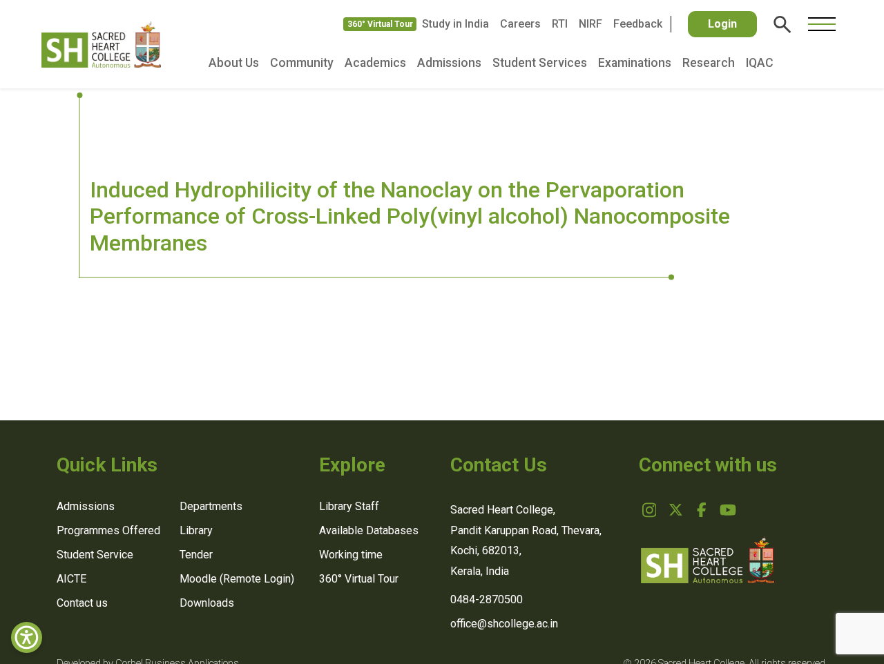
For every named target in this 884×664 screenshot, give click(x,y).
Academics (375, 63)
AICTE (71, 578)
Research (708, 63)
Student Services (539, 63)
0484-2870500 (486, 599)
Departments (211, 506)
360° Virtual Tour (380, 24)
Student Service (95, 554)
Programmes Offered (108, 530)
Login (722, 23)
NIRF (590, 23)
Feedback (637, 23)
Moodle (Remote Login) (237, 578)
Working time (351, 554)
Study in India (455, 23)
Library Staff (349, 506)
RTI (560, 23)
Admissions (449, 63)
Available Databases (369, 530)
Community (302, 63)
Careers (520, 23)
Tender (196, 554)
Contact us (82, 602)
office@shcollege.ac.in (504, 623)
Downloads (207, 602)
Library (196, 530)
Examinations (634, 63)
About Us (234, 63)
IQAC (760, 63)
